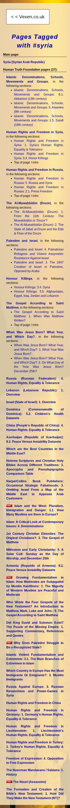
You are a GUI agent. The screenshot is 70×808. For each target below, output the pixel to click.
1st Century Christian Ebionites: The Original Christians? (35, 538)
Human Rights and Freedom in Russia (34, 169)
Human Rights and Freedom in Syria (34, 132)
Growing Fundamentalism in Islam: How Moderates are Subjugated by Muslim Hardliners (35, 586)
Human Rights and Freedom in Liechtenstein (35, 731)
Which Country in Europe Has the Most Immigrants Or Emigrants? (35, 675)
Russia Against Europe (35, 691)
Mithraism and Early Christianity (35, 554)
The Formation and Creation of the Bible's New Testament (35, 794)
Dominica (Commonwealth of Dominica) (35, 414)
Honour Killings (19, 278)
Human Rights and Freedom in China (33, 703)
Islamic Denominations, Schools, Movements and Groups (39, 94)
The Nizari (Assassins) (29, 781)
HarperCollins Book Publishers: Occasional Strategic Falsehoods (35, 490)
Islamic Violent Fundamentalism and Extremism (35, 659)
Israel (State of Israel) (31, 402)
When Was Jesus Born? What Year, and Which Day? (39, 349)
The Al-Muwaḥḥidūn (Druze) (28, 203)
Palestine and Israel (22, 240)
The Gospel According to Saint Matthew (39, 316)
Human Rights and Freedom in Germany (35, 715)
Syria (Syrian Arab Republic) (24, 62)
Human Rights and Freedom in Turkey (35, 747)
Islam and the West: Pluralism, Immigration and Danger (35, 510)
